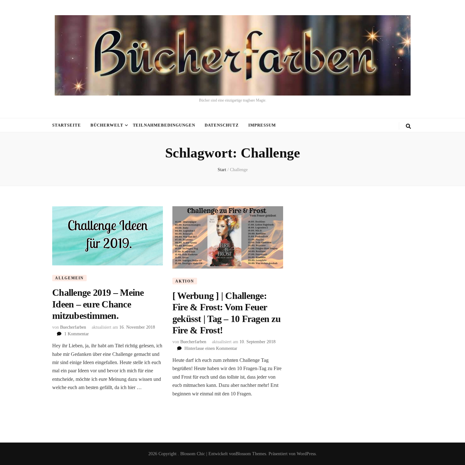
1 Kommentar (76, 334)
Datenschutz (222, 125)
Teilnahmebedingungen (164, 125)
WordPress (306, 453)
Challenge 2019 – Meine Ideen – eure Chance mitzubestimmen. (98, 304)
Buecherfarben (73, 327)
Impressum (262, 125)
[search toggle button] (408, 126)
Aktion (184, 281)
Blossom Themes (251, 453)
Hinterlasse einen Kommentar (210, 348)
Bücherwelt (106, 125)
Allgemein (69, 278)
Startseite (66, 125)
